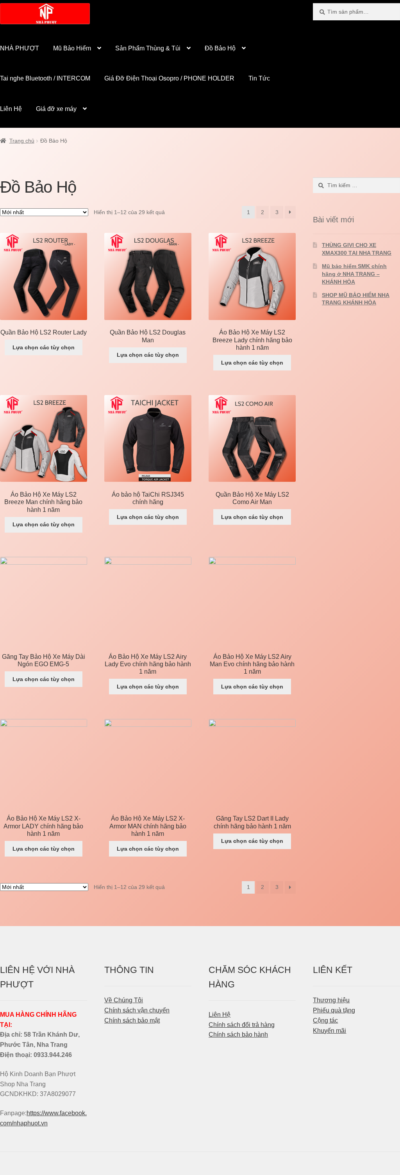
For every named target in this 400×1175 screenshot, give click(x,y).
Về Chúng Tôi (123, 1000)
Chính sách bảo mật (132, 1020)
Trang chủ (21, 141)
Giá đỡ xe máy (56, 109)
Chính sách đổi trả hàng (242, 1024)
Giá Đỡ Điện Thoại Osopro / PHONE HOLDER (169, 78)
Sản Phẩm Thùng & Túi (147, 48)
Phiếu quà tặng (334, 1010)
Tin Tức (259, 78)
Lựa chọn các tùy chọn (43, 347)
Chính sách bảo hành (238, 1034)
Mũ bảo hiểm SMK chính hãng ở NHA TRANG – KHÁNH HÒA (354, 274)
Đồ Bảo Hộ (220, 48)
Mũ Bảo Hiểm (72, 48)
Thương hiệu (331, 1000)
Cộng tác (325, 1020)
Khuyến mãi (329, 1030)
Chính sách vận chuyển (137, 1010)
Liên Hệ (219, 1014)
